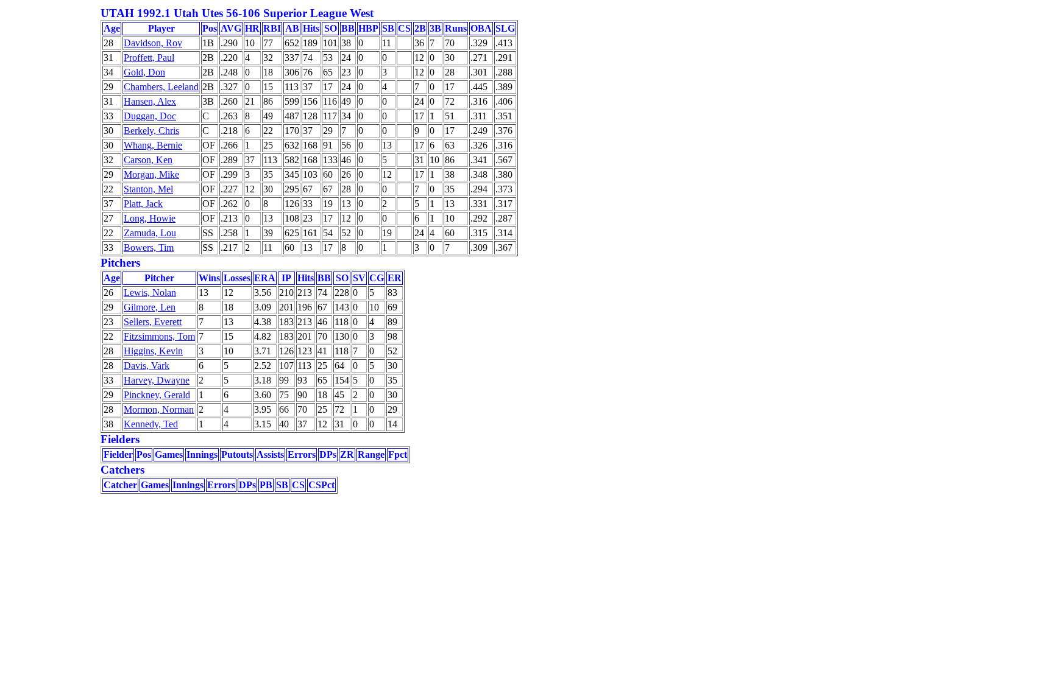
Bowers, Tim (149, 247)
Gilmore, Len (150, 307)
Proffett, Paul (149, 57)
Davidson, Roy (153, 43)
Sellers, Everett (153, 322)
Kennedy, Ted (151, 424)
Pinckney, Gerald (157, 395)
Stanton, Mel (148, 189)
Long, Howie (150, 218)
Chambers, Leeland (161, 87)
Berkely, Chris (151, 130)
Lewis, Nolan (150, 292)
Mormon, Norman (159, 409)
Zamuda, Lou (150, 233)
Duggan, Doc (150, 116)
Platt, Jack (143, 203)
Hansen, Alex (150, 101)
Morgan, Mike (151, 174)
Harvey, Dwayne (157, 380)
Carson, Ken (148, 160)
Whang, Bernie (153, 145)
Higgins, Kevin (153, 351)
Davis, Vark (146, 365)
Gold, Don (144, 72)
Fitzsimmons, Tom (159, 336)
